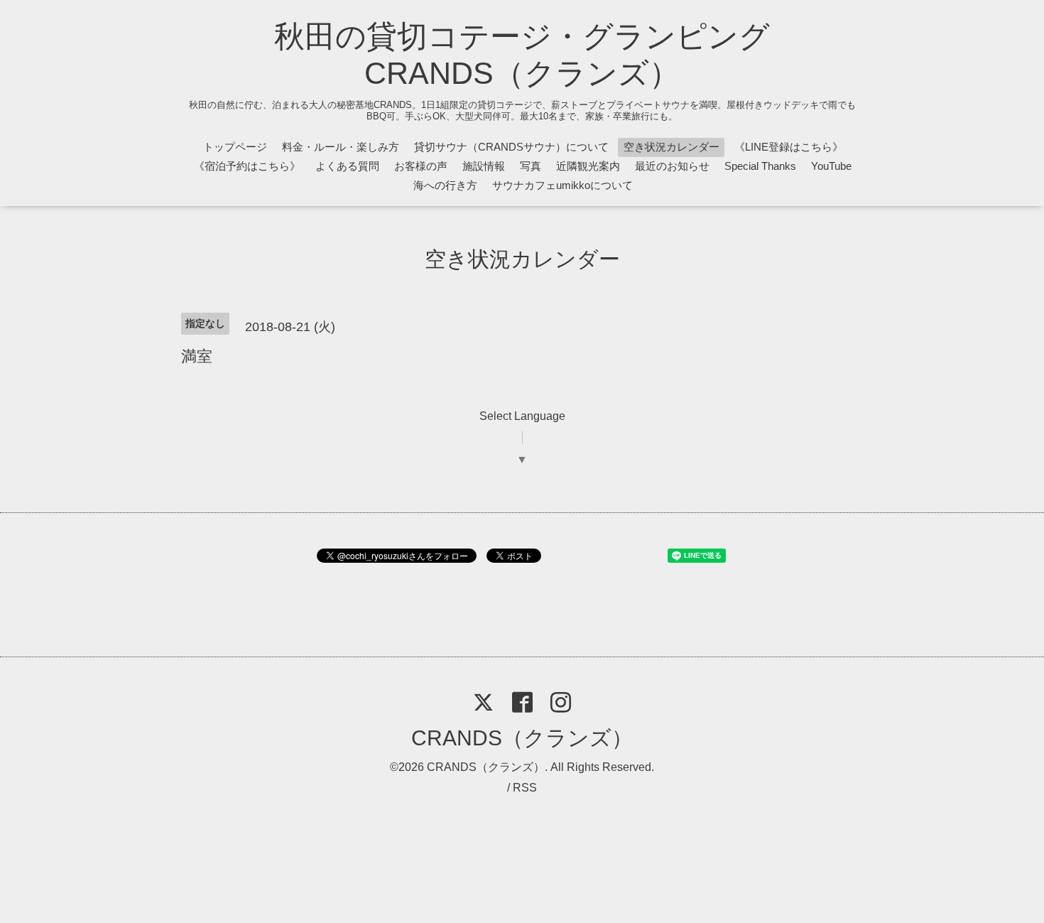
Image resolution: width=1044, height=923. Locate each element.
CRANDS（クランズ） (522, 738)
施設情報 (483, 166)
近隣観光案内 (588, 166)
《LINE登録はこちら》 (788, 147)
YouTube (831, 166)
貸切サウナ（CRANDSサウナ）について (511, 147)
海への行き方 (445, 185)
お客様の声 (420, 166)
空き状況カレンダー (671, 147)
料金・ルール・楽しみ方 (340, 147)
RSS (525, 788)
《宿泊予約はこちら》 (247, 166)
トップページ (235, 147)
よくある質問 (347, 166)
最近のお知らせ (672, 166)
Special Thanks (760, 166)
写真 (530, 166)
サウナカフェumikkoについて (562, 185)
